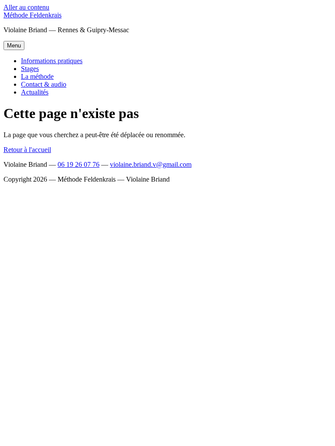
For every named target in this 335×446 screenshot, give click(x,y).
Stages (30, 68)
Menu (14, 45)
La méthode (37, 76)
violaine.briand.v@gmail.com (150, 164)
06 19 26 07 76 (78, 164)
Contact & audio (43, 84)
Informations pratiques (51, 60)
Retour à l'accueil (27, 149)
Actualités (34, 92)
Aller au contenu (26, 7)
